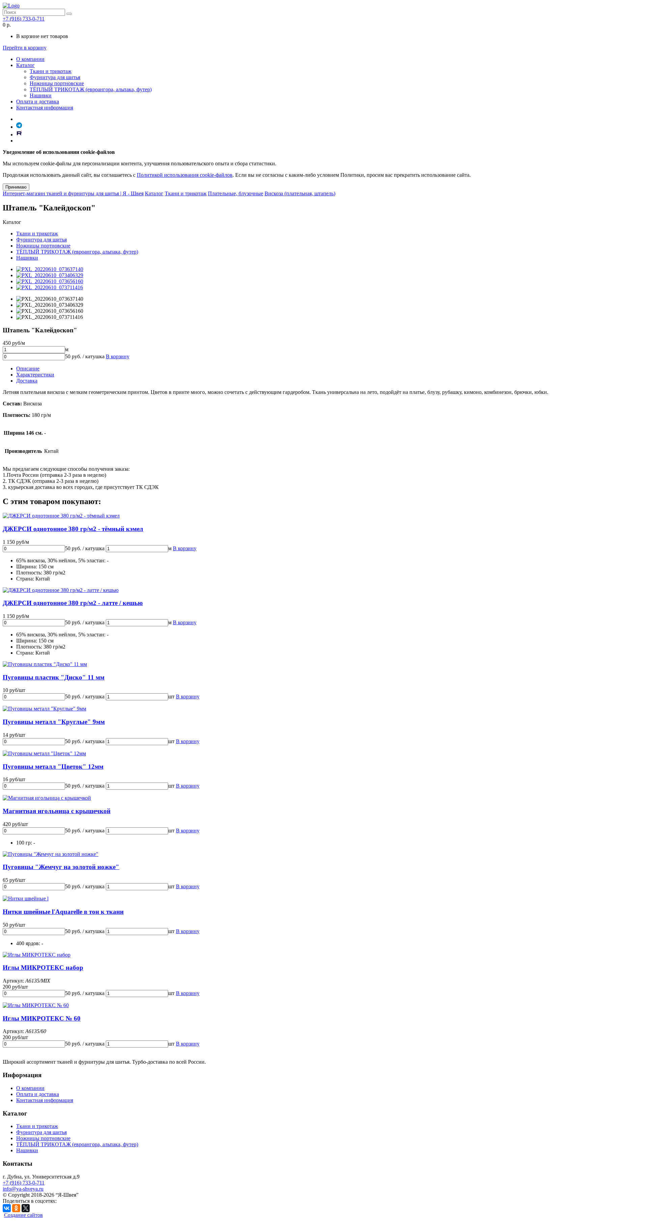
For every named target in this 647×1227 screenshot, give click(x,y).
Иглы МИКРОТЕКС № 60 (42, 1018)
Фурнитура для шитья (55, 77)
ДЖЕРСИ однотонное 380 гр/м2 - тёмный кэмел (73, 528)
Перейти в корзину (25, 48)
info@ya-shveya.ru (23, 1189)
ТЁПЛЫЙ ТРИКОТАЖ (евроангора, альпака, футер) (91, 89)
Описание (27, 368)
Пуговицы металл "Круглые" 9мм (54, 721)
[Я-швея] (11, 5)
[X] (26, 1208)
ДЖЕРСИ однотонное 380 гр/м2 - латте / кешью (73, 602)
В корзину (117, 356)
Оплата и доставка (37, 101)
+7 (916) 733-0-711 (23, 19)
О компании (30, 59)
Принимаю (16, 187)
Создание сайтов (23, 1215)
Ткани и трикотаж (50, 71)
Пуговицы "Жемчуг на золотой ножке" (61, 866)
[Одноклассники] (16, 1208)
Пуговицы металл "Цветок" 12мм (53, 766)
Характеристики (35, 374)
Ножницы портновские (57, 83)
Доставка (26, 381)
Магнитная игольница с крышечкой (57, 811)
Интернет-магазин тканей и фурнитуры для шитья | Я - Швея (73, 193)
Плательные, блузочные (235, 193)
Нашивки (41, 95)
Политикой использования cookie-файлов (185, 175)
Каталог (25, 65)
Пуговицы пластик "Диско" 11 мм (53, 677)
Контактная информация (44, 107)
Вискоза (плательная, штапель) (300, 193)
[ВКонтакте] (7, 1208)
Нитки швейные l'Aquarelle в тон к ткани (63, 911)
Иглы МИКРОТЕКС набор (43, 967)
